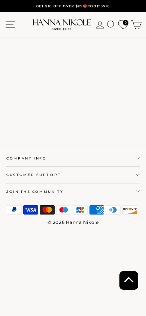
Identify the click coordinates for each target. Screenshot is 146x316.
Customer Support (33, 175)
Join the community (35, 191)
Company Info (26, 158)
